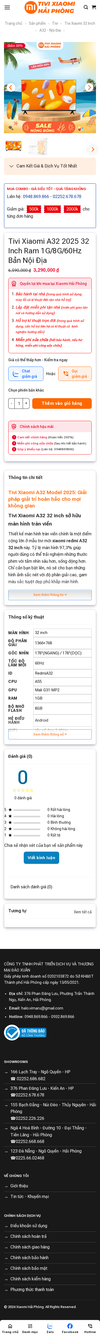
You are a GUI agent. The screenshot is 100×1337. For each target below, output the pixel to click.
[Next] (89, 87)
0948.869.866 (36, 196)
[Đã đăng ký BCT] (25, 1032)
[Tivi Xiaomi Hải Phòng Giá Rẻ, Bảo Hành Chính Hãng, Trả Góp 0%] (50, 7)
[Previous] (11, 87)
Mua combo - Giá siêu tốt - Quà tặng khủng (46, 189)
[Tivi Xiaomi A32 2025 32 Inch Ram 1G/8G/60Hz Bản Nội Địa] (50, 87)
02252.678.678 (67, 196)
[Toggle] (11, 166)
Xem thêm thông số (49, 734)
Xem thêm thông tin (49, 595)
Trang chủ (13, 23)
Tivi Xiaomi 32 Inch (80, 23)
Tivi (55, 23)
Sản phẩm (37, 23)
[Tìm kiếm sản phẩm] (86, 7)
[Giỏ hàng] (94, 7)
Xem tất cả (83, 912)
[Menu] (7, 7)
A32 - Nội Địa (50, 30)
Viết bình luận (41, 857)
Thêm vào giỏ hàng (62, 403)
